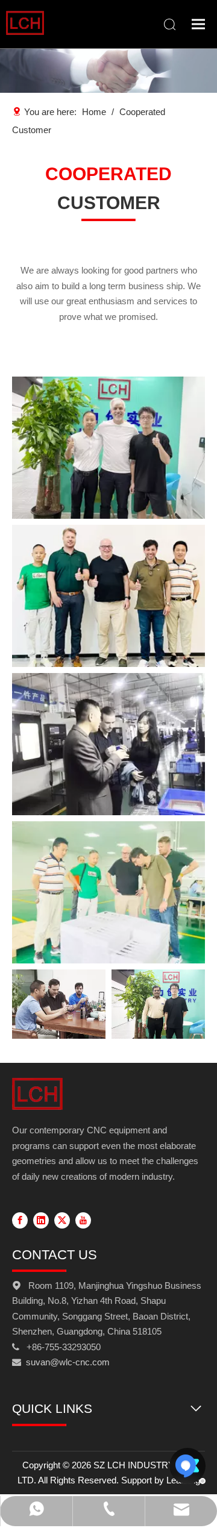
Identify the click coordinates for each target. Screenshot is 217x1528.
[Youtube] (83, 1219)
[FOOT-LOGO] (37, 1094)
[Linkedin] (41, 1219)
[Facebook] (20, 1219)
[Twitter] (62, 1219)
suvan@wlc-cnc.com (68, 1362)
